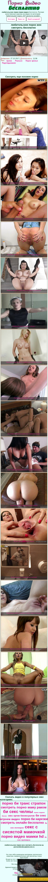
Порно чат (21, 19)
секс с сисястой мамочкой (24, 829)
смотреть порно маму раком (24, 807)
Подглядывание (9, 63)
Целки (9, 61)
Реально (18, 61)
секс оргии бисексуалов (21, 815)
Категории (11, 19)
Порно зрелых (32, 61)
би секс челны (18, 811)
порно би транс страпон (23, 803)
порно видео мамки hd (22, 836)
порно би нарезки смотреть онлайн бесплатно (24, 820)
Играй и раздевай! (34, 19)
